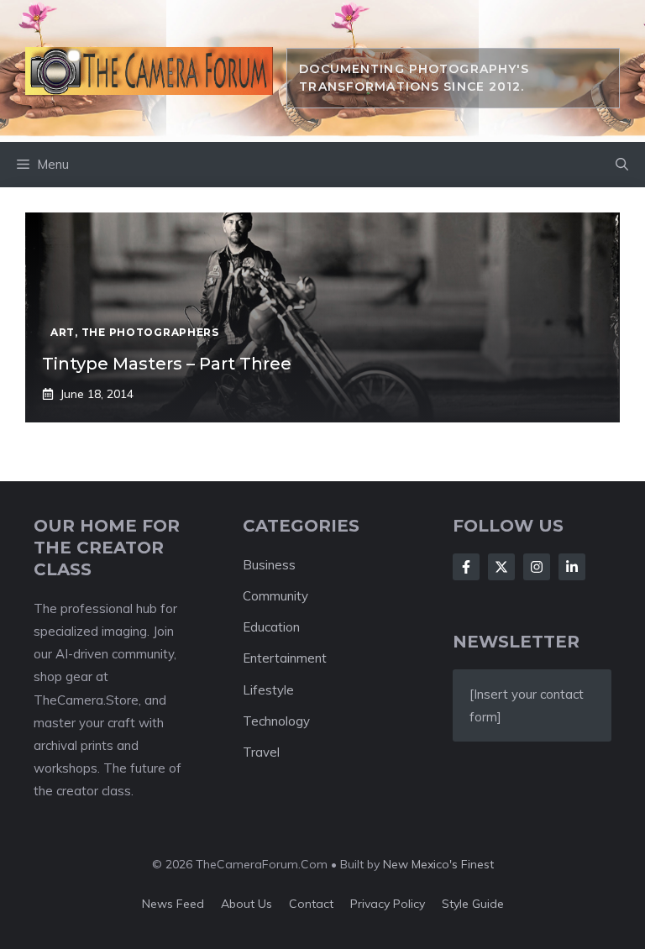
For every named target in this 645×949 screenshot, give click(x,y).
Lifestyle (268, 690)
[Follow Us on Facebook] (466, 566)
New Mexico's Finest (438, 864)
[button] (622, 164)
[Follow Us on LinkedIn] (571, 566)
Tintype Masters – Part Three (166, 364)
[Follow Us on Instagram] (536, 566)
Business (269, 565)
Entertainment (285, 658)
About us (246, 903)
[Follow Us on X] (501, 566)
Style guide (473, 903)
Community (275, 596)
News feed (173, 903)
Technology (276, 721)
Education (271, 627)
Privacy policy (387, 903)
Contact (311, 903)
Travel (261, 752)
